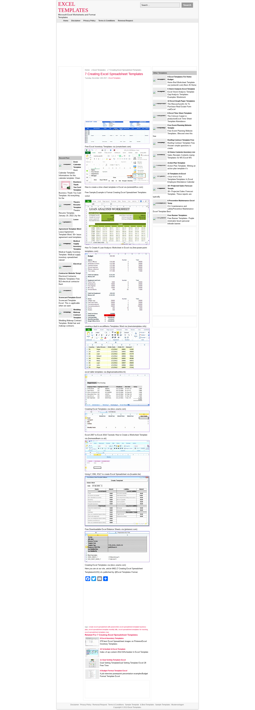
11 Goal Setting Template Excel (113, 660)
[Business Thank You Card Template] (65, 189)
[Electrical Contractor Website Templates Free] (65, 266)
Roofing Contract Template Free (180, 140)
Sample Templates (162, 705)
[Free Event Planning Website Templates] (159, 127)
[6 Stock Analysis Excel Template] (159, 91)
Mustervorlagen (177, 705)
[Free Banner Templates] (159, 217)
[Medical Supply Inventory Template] (65, 243)
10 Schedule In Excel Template (112, 649)
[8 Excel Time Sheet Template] (159, 115)
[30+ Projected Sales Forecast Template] (159, 188)
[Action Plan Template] (159, 165)
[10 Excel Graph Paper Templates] (159, 103)
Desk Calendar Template (77, 164)
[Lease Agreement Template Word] (65, 222)
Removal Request (125, 21)
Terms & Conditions (106, 21)
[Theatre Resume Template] (65, 204)
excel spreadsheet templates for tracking (133, 629)
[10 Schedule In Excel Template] (92, 656)
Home (65, 21)
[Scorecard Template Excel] (65, 290)
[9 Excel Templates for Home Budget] (159, 79)
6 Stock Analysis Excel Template (181, 89)
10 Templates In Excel (176, 174)
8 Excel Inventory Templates (112, 638)
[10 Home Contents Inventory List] (159, 154)
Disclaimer (75, 21)
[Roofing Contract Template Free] (159, 142)
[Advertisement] (127, 44)
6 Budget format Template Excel (113, 671)
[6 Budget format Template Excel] (92, 678)
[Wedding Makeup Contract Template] (65, 312)
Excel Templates (99, 70)
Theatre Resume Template (77, 204)
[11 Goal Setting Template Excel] (92, 667)
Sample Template (132, 705)
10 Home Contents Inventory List (181, 152)
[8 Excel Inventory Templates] (92, 645)
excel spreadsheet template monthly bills (103, 629)
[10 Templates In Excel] (159, 176)
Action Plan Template (176, 163)
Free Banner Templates (177, 215)
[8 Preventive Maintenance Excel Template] (159, 203)
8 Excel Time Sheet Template (179, 113)
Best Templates (148, 705)
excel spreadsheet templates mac (97, 632)
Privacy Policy (89, 21)
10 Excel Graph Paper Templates (181, 101)
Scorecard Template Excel (70, 297)
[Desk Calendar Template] (65, 164)
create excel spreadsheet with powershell (103, 627)
